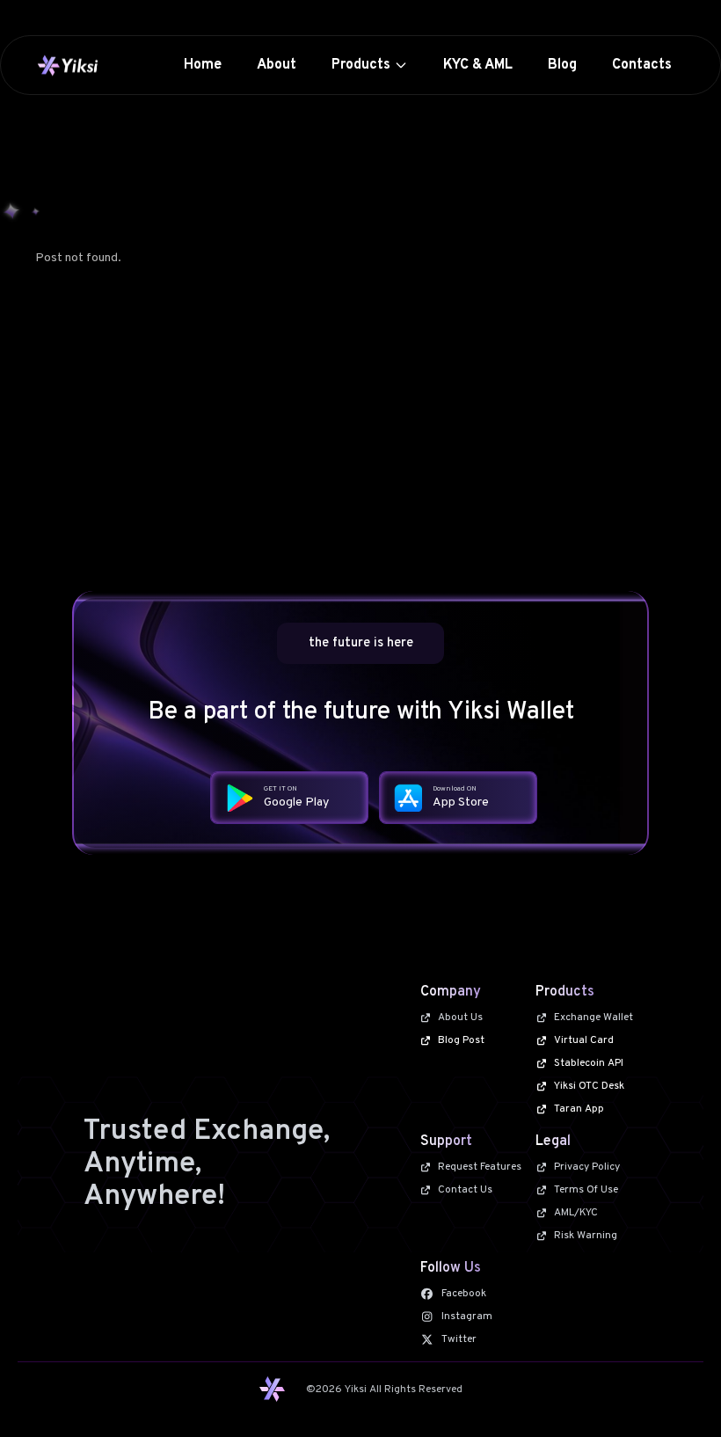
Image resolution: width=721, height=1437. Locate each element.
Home (203, 65)
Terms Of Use (586, 1190)
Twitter (459, 1339)
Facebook (463, 1294)
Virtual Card (584, 1040)
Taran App (579, 1109)
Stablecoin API (588, 1063)
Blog (562, 65)
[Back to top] (675, 1391)
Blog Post (461, 1040)
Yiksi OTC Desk (589, 1086)
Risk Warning (585, 1236)
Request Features (479, 1167)
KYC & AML (478, 65)
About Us (460, 1017)
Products (360, 65)
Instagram (466, 1316)
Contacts (642, 65)
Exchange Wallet (593, 1017)
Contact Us (465, 1190)
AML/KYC (576, 1213)
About (276, 65)
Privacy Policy (587, 1167)
